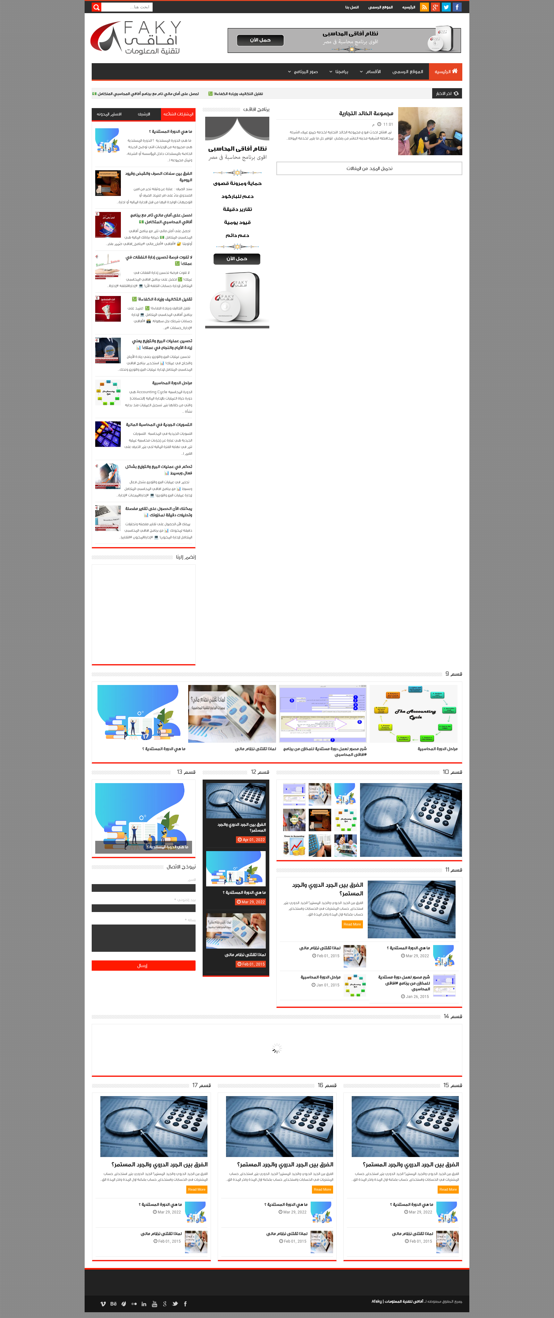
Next (100, 817)
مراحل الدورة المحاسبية (172, 382)
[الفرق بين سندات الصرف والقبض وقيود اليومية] (413, 692)
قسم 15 (452, 1085)
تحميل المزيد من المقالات (369, 168)
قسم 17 (201, 1085)
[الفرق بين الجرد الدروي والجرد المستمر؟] (411, 790)
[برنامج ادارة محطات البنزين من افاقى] (294, 815)
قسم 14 (453, 1016)
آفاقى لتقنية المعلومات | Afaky (397, 1301)
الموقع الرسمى (380, 7)
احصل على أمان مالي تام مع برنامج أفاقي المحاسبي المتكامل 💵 (110, 93)
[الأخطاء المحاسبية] (294, 840)
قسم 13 (186, 772)
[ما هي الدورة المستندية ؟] (345, 789)
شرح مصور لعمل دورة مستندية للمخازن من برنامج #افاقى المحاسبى (404, 983)
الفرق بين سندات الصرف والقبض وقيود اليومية (417, 748)
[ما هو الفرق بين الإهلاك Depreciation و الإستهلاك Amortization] (320, 840)
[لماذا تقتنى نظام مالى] (141, 692)
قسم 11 (453, 870)
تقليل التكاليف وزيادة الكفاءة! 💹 (200, 93)
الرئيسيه (408, 7)
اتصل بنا (352, 7)
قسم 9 (453, 674)
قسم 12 (260, 772)
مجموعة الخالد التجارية (366, 113)
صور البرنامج (306, 71)
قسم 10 (452, 772)
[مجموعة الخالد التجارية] (430, 115)
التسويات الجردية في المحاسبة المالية (159, 424)
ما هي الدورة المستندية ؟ (170, 131)
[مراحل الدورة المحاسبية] (323, 692)
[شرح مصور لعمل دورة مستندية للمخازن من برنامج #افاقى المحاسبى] (232, 692)
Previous (186, 817)
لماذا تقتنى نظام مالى (164, 748)
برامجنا (341, 71)
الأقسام (373, 71)
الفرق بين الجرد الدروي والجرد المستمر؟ (411, 1164)
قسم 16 (327, 1085)
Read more (352, 924)
